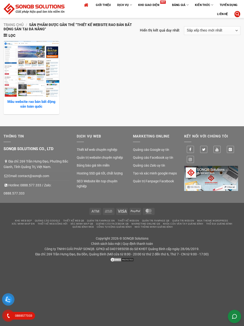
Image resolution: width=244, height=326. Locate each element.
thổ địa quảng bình (219, 223)
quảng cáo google (47, 220)
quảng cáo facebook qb (112, 223)
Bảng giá (179, 5)
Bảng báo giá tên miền (93, 165)
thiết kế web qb (73, 220)
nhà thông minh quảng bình (154, 227)
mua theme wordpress (212, 220)
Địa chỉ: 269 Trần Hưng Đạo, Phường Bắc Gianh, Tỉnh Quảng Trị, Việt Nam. (36, 163)
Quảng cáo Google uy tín (151, 150)
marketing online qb (146, 223)
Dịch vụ (123, 5)
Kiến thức (202, 5)
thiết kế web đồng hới (53, 223)
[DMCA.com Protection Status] (122, 259)
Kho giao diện (148, 5)
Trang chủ (14, 25)
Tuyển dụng (228, 5)
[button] (237, 14)
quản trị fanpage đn (101, 220)
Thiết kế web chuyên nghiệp (97, 150)
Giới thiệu (103, 5)
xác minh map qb (82, 223)
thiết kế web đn (128, 220)
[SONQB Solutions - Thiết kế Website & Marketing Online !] (34, 9)
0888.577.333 (30, 185)
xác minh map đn (23, 223)
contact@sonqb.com (33, 176)
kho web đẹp (23, 220)
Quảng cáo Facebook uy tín (153, 157)
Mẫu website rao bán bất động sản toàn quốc (31, 104)
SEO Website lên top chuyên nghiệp (97, 183)
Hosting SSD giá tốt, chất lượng (100, 173)
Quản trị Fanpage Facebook (153, 181)
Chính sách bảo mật (106, 244)
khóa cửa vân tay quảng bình (183, 223)
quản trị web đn (183, 220)
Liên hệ (222, 14)
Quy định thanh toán (138, 244)
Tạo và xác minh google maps (155, 173)
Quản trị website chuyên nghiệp (100, 157)
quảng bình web (83, 227)
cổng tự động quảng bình (114, 227)
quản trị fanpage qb (155, 220)
